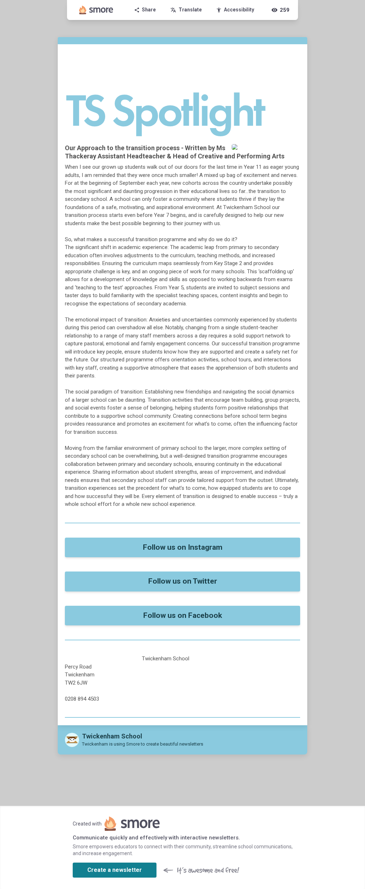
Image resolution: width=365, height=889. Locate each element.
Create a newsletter (114, 870)
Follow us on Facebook (182, 615)
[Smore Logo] (96, 10)
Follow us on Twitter (182, 581)
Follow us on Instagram (182, 547)
